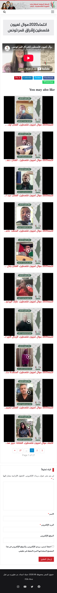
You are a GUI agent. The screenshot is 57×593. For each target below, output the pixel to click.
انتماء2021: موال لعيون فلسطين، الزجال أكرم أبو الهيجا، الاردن (28, 337)
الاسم (51, 514)
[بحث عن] (4, 12)
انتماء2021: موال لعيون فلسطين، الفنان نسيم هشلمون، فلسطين (28, 408)
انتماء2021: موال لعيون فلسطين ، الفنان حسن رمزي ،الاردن (28, 160)
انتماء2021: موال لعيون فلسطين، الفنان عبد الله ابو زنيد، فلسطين (28, 195)
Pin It (17, 78)
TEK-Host (29, 579)
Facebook (48, 78)
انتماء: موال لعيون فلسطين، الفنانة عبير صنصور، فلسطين (28, 443)
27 (20, 451)
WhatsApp (48, 82)
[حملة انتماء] (28, 4)
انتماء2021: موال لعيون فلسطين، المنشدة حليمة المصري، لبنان (28, 372)
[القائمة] (52, 12)
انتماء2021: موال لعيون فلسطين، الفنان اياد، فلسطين (28, 125)
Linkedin (27, 78)
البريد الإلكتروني (47, 525)
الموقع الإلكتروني (47, 535)
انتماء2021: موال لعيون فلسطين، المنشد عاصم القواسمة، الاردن (28, 231)
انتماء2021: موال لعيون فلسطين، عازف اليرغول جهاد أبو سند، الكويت (28, 302)
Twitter (38, 78)
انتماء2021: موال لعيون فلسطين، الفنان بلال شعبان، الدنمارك (28, 266)
